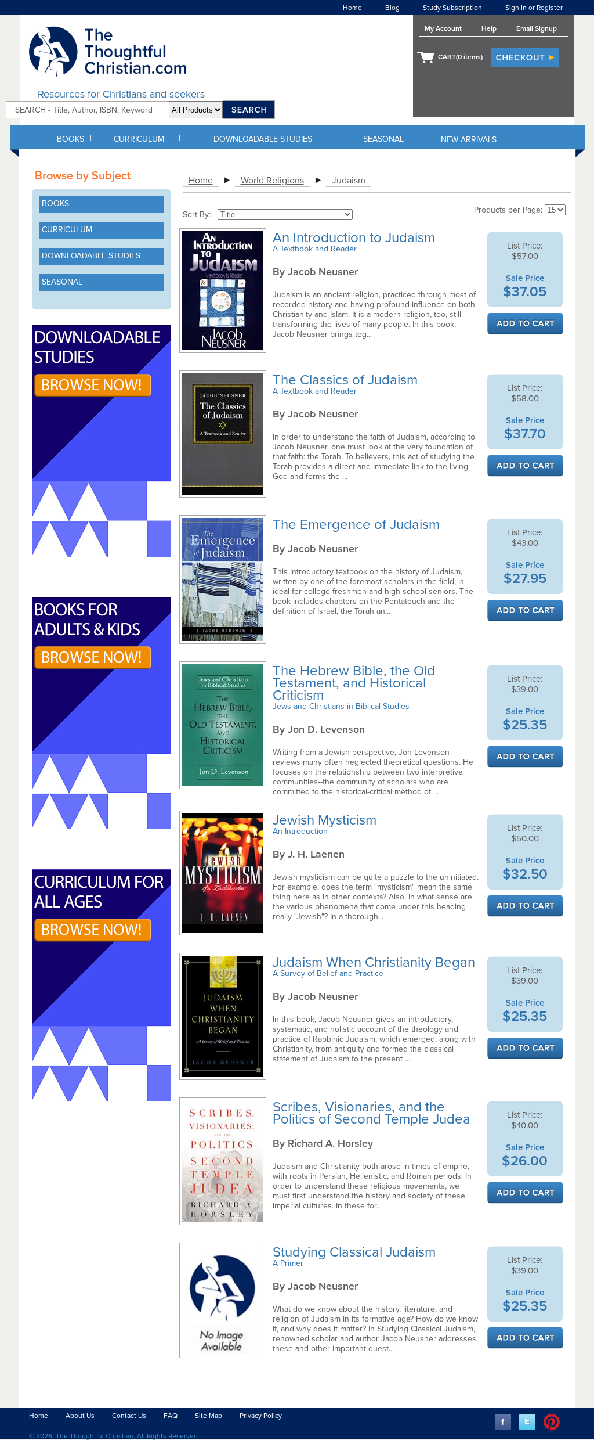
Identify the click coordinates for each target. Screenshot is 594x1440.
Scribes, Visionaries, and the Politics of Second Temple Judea (373, 1113)
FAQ (171, 1416)
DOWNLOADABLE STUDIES (262, 139)
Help (489, 28)
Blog (392, 7)
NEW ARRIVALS (469, 140)
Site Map (208, 1416)
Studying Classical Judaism (356, 1252)
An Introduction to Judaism (356, 237)
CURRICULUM (139, 139)
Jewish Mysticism (326, 820)
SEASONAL (383, 139)
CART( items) (460, 57)
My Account (443, 28)
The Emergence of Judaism (358, 524)
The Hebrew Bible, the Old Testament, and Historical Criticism (354, 683)
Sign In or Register (534, 7)
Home (352, 7)
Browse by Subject (83, 176)
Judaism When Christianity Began (376, 962)
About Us (80, 1416)
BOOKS (70, 139)
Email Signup (536, 28)
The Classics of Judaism (347, 380)
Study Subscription (452, 7)
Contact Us (129, 1416)
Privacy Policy (261, 1416)
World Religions (272, 180)
